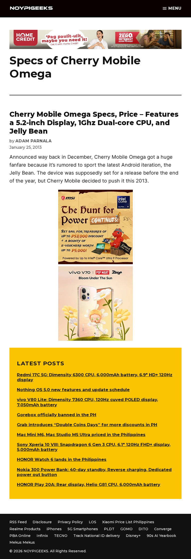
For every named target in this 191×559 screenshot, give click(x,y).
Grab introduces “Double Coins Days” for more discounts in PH (87, 424)
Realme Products (25, 529)
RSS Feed (18, 522)
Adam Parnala (33, 141)
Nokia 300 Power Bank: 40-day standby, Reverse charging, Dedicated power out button (94, 472)
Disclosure (42, 522)
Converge (163, 529)
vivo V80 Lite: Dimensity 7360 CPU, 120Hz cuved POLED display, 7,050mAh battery (87, 402)
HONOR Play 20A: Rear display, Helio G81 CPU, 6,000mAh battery (88, 484)
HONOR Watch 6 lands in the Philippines (61, 459)
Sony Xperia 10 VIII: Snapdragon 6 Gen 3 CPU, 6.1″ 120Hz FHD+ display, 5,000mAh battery (93, 447)
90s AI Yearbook (161, 535)
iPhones (54, 529)
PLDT (109, 529)
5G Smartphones (83, 529)
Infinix (42, 535)
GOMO (126, 529)
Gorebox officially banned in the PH (56, 414)
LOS (92, 522)
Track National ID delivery (96, 535)
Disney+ (133, 535)
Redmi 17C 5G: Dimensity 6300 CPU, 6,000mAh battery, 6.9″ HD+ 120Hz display (94, 377)
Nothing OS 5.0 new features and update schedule (73, 389)
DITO (143, 529)
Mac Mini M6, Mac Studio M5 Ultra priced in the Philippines (81, 434)
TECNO (60, 535)
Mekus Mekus (22, 542)
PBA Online (20, 535)
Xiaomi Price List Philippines (128, 522)
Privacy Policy (70, 522)
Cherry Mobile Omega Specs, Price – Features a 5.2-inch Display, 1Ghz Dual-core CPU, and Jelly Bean (94, 122)
